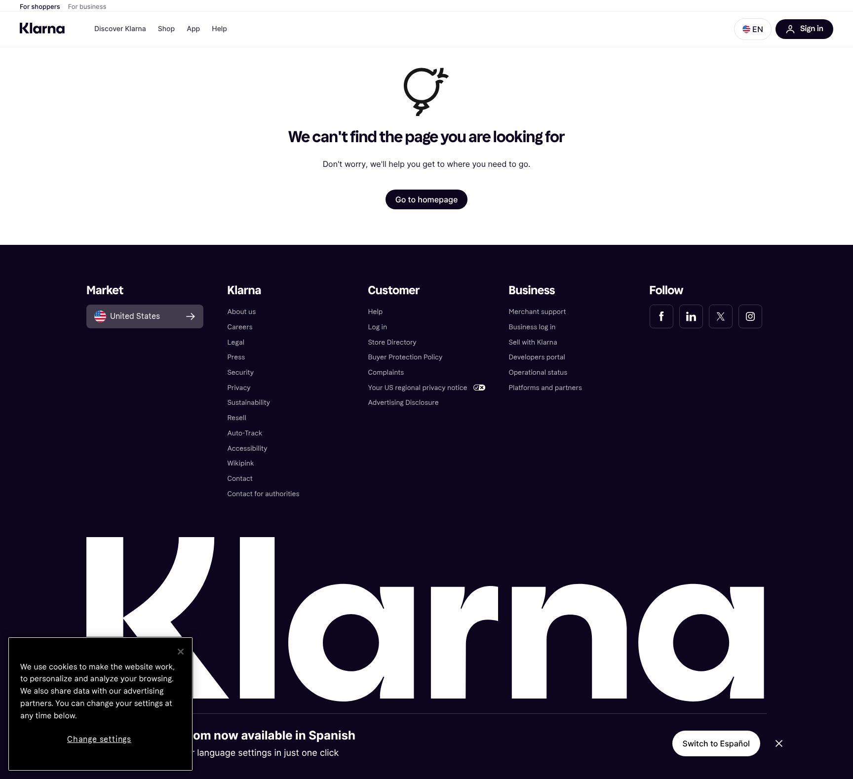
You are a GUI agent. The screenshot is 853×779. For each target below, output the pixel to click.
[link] (661, 316)
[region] (100, 704)
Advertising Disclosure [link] (403, 402)
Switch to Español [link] (716, 743)
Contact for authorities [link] (263, 494)
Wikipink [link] (240, 463)
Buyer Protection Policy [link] (405, 357)
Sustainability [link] (248, 402)
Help (219, 29)
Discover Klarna (120, 29)
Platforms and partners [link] (545, 388)
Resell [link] (236, 418)
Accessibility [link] (247, 448)
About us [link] (241, 312)
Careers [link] (239, 327)
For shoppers (40, 7)
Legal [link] (235, 342)
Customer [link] (394, 290)
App (193, 29)
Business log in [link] (532, 327)
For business (87, 7)
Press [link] (236, 357)
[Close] (181, 651)
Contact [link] (239, 478)
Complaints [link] (386, 372)
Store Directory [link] (392, 342)
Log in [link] (377, 327)
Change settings (99, 739)
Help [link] (375, 312)
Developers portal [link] (537, 357)
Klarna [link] (244, 290)
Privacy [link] (238, 388)
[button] (753, 29)
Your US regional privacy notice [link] (417, 388)
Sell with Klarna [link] (533, 342)
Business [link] (532, 290)
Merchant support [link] (537, 312)
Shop (166, 29)
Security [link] (240, 372)
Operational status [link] (538, 372)
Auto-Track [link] (244, 433)
